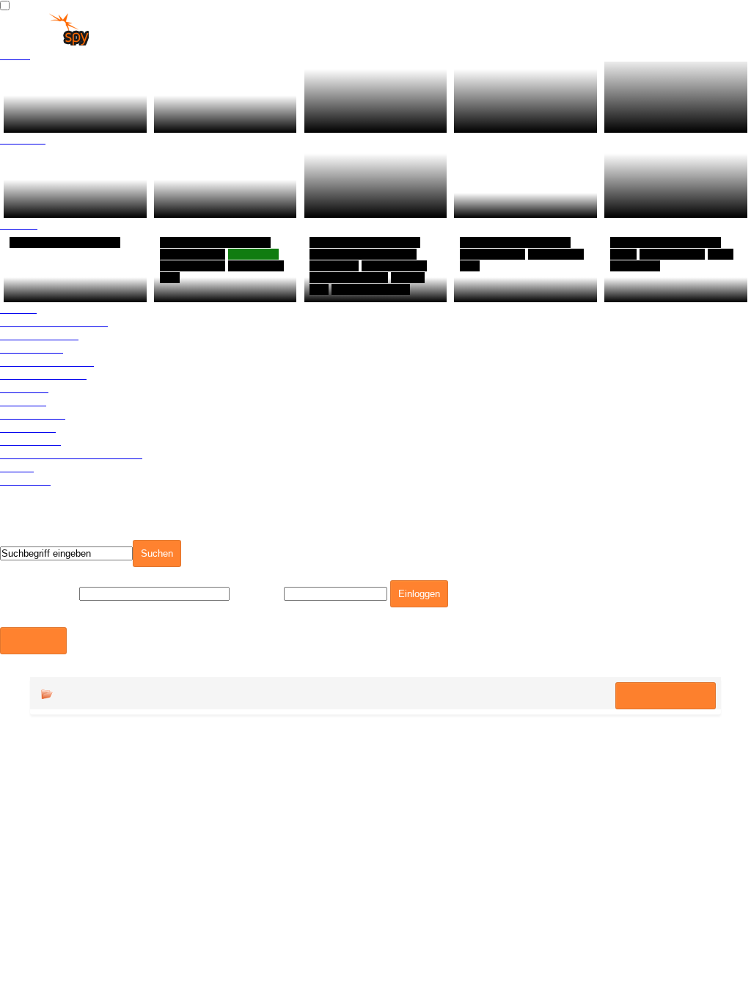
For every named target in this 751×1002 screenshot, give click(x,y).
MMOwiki (24, 387)
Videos (18, 308)
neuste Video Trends (54, 321)
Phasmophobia (352, 289)
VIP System (30, 440)
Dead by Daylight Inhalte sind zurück (212, 198)
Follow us (25, 480)
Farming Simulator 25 (669, 289)
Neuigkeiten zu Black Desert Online (68, 113)
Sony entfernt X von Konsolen (65, 198)
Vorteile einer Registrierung (71, 453)
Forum (17, 467)
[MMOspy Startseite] (44, 41)
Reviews (22, 139)
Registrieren (33, 640)
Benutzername (38, 593)
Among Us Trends (47, 361)
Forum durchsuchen (665, 915)
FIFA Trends (31, 348)
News (15, 54)
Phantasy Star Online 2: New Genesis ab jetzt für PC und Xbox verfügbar (374, 185)
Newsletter (28, 427)
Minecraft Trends (43, 374)
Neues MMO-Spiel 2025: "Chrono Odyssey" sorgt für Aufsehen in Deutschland (525, 100)
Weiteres (23, 401)
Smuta (27, 289)
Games (18, 224)
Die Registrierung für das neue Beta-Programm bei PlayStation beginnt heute (668, 93)
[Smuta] (75, 266)
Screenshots (32, 414)
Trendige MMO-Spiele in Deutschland (225, 113)
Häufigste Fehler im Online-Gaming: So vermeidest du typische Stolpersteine (374, 100)
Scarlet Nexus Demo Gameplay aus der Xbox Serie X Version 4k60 (669, 185)
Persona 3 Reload (209, 289)
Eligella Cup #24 (504, 205)
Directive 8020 (499, 289)
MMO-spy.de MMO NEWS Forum (151, 913)
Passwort (256, 593)
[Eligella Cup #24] (525, 181)
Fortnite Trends (39, 335)
